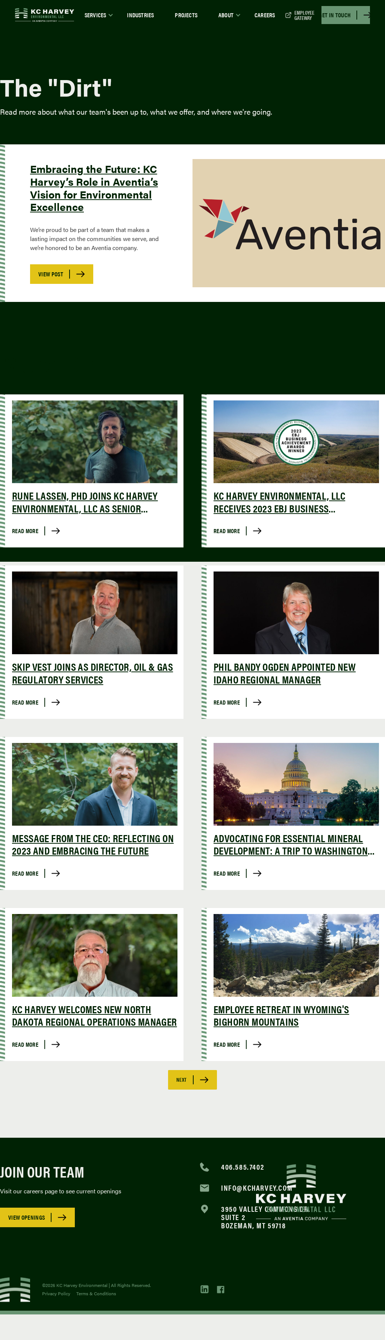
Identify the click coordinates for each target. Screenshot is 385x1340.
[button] (95, 15)
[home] (44, 15)
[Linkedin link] (205, 1290)
